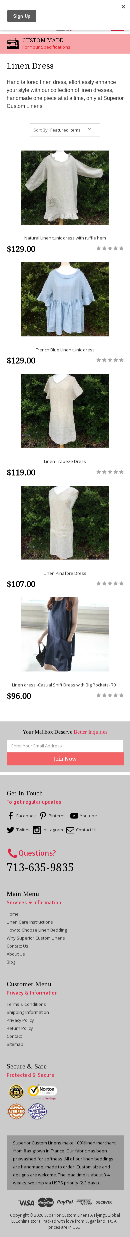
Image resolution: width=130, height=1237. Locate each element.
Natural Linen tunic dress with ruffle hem (65, 238)
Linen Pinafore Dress (65, 573)
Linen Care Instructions (30, 922)
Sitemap (15, 1044)
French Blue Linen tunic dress (65, 350)
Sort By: (41, 130)
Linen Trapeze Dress (65, 461)
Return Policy (20, 1028)
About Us (16, 954)
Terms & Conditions (26, 1004)
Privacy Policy (20, 1020)
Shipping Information (28, 1012)
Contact (14, 1036)
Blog (11, 962)
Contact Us (17, 946)
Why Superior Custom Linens (36, 938)
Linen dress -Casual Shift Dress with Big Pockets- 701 (65, 685)
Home (13, 914)
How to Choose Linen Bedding (37, 930)
